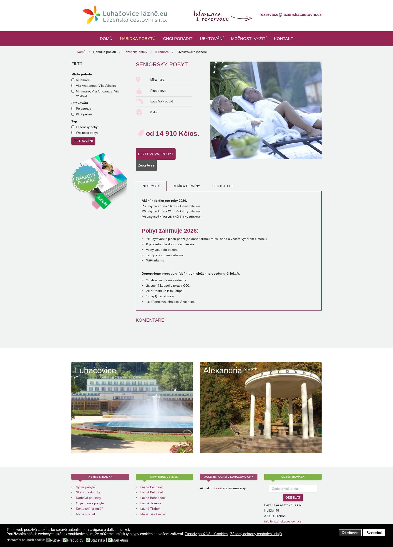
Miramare (83, 80)
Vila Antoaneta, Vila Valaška (96, 85)
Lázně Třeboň (150, 508)
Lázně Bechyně (151, 487)
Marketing (120, 540)
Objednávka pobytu (90, 503)
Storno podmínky (88, 492)
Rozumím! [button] (374, 532)
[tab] (151, 186)
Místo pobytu (81, 74)
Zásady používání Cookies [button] (206, 534)
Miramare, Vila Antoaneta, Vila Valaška (97, 94)
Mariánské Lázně (152, 514)
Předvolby (75, 540)
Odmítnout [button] (350, 532)
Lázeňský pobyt (87, 127)
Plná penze (84, 114)
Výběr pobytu (85, 487)
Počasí (217, 488)
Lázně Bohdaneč (152, 498)
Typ (74, 121)
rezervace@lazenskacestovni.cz (290, 14)
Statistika (97, 540)
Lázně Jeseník (150, 503)
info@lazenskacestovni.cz (282, 521)
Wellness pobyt (87, 132)
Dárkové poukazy (88, 498)
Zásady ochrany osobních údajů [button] (256, 534)
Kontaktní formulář (89, 508)
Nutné (55, 540)
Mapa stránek (86, 514)
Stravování (79, 103)
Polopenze (83, 108)
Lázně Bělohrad (151, 492)
